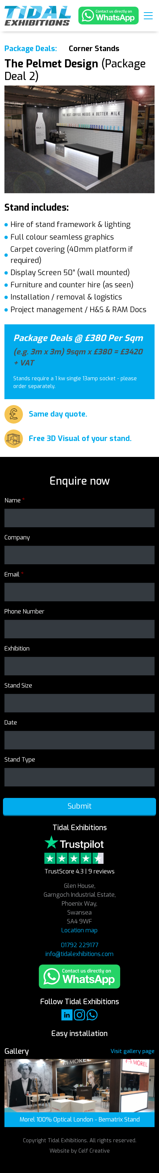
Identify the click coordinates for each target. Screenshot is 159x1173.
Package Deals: (30, 49)
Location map (79, 930)
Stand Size (18, 685)
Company (17, 537)
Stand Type (19, 759)
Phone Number (24, 611)
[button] (148, 15)
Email (14, 574)
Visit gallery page (133, 1051)
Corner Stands (94, 49)
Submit (80, 806)
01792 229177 (79, 945)
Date (10, 722)
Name (14, 500)
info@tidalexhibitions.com (79, 954)
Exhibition (17, 648)
